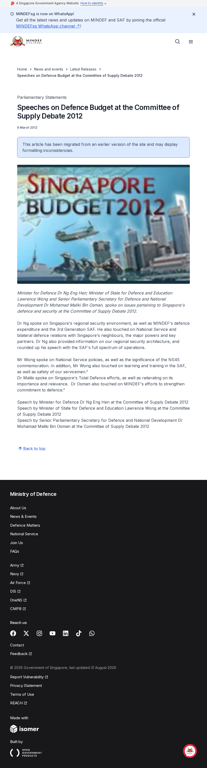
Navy (16, 574)
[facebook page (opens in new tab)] (13, 633)
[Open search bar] (178, 42)
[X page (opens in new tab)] (26, 633)
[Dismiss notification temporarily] (194, 14)
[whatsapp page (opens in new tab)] (92, 633)
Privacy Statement (26, 685)
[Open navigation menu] (191, 42)
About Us (18, 507)
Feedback (21, 654)
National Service (24, 533)
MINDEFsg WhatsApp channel (48, 26)
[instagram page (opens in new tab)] (39, 633)
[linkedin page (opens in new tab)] (66, 633)
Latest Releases (83, 69)
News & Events (23, 516)
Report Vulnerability (27, 677)
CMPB (18, 609)
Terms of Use (22, 694)
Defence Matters (25, 525)
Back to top (34, 448)
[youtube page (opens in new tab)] (52, 633)
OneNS (18, 600)
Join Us (16, 542)
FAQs (14, 551)
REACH (18, 703)
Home (22, 69)
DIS (15, 591)
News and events (48, 69)
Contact (17, 645)
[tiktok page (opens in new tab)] (79, 633)
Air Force (20, 583)
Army (17, 565)
